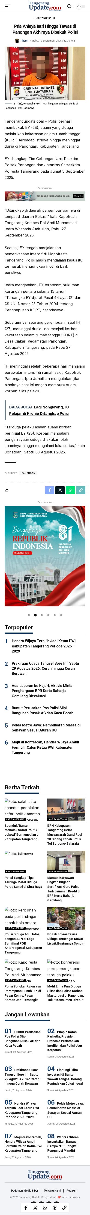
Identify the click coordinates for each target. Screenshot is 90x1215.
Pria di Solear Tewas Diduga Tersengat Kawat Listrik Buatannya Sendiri (65, 938)
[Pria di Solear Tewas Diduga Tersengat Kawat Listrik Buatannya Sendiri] (66, 918)
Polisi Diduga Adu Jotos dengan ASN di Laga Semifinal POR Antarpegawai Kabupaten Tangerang (23, 943)
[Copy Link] (64, 1207)
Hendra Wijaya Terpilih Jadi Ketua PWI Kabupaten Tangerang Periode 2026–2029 (44, 646)
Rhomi (24, 40)
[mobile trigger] (8, 6)
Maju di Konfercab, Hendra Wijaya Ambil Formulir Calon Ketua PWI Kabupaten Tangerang (45, 747)
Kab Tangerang (45, 18)
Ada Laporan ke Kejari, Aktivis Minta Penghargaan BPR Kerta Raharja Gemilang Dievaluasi (42, 690)
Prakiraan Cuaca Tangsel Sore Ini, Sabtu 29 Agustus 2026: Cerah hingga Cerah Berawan (45, 668)
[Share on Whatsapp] (45, 1207)
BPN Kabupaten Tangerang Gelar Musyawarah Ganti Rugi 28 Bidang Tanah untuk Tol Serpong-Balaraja (64, 834)
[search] (69, 6)
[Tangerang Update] (45, 6)
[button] (29, 615)
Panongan (28, 473)
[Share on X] (35, 1207)
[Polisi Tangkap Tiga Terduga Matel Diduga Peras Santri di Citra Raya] (24, 862)
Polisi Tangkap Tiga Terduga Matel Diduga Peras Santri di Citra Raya (23, 882)
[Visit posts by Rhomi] (17, 41)
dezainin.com (72, 1197)
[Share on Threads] (55, 1207)
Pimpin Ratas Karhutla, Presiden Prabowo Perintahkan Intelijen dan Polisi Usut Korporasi (64, 1041)
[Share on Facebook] (25, 1207)
